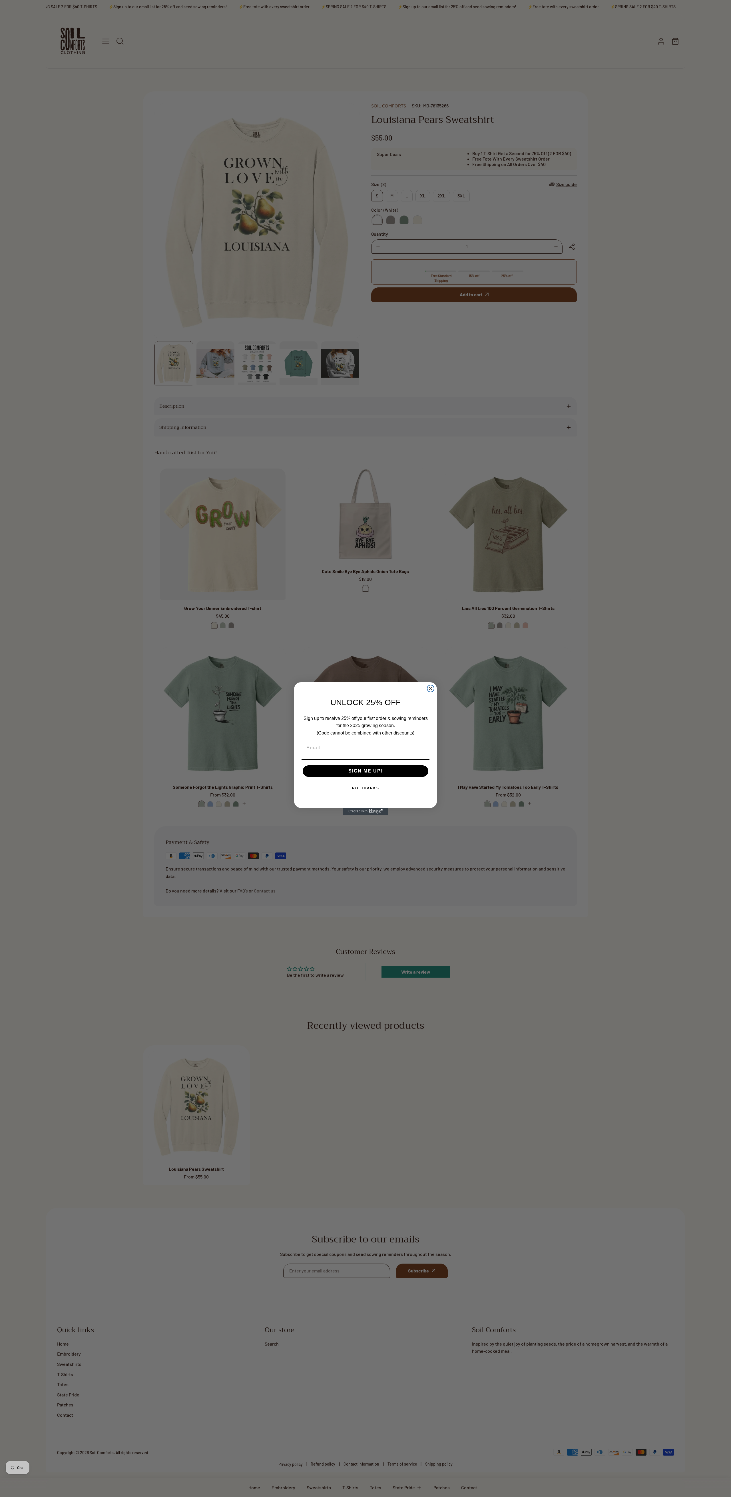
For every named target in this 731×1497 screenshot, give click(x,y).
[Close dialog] (430, 688)
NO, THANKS (365, 788)
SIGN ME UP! (365, 770)
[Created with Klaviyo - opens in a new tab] (365, 811)
